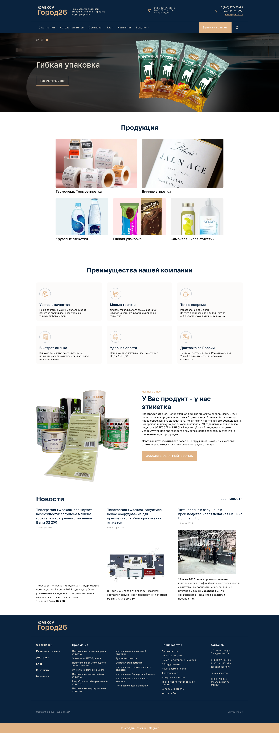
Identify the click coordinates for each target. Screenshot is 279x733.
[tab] (37, 40)
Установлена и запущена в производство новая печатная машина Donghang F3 (210, 514)
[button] (215, 27)
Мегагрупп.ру (235, 712)
